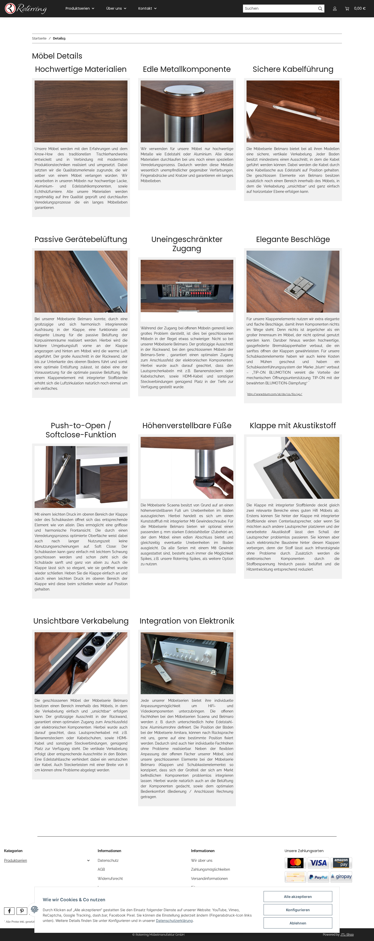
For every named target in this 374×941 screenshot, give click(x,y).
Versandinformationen (209, 879)
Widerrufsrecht (110, 879)
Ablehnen (298, 923)
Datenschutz (108, 860)
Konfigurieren (298, 910)
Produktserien (15, 860)
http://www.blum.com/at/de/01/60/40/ (274, 394)
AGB (101, 869)
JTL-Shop (347, 934)
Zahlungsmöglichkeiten (210, 869)
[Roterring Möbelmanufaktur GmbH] (25, 8)
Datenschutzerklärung (174, 920)
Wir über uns (201, 860)
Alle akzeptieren (298, 896)
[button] (47, 860)
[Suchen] (320, 8)
